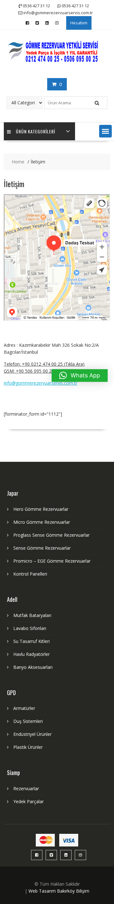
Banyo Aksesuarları (33, 667)
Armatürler (24, 708)
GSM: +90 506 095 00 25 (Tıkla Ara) (40, 371)
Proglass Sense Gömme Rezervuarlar (51, 535)
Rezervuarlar (26, 788)
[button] (105, 131)
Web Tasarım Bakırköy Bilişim (58, 891)
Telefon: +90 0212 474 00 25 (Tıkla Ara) (44, 364)
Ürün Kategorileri (35, 131)
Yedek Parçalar (28, 801)
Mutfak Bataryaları (32, 615)
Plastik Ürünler (28, 747)
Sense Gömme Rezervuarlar (42, 548)
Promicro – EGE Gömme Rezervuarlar (52, 561)
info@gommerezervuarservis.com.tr (40, 383)
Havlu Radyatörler (31, 654)
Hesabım (78, 23)
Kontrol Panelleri (30, 574)
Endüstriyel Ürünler (32, 734)
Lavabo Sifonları (29, 628)
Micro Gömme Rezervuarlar (41, 522)
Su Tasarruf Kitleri (31, 641)
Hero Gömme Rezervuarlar (40, 509)
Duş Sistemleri (28, 721)
